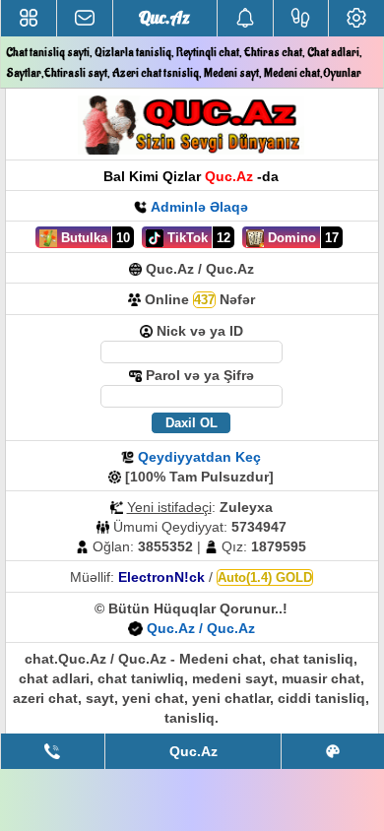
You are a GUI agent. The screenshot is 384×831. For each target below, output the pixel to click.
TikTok (185, 237)
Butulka (82, 237)
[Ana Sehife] (28, 18)
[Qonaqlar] (301, 18)
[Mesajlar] (84, 18)
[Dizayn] (333, 751)
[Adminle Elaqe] (52, 751)
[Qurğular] (356, 18)
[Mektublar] (245, 18)
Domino (290, 237)
